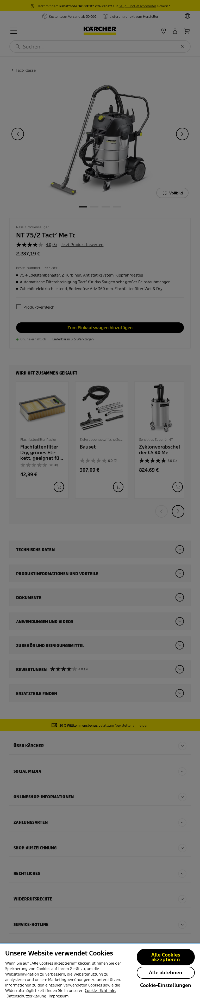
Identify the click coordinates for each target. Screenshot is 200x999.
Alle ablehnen (165, 973)
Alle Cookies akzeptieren (165, 957)
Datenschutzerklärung (26, 996)
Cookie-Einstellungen (165, 985)
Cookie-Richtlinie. (100, 990)
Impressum (58, 996)
